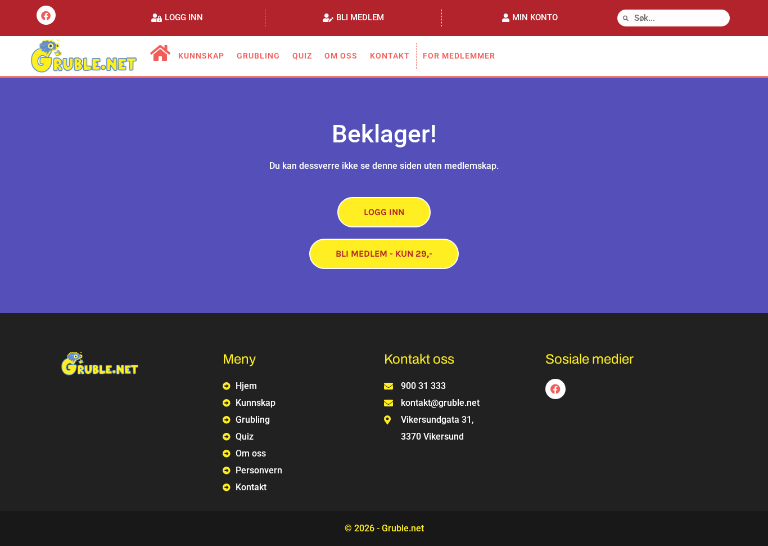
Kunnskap (201, 55)
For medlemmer (459, 55)
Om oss (341, 55)
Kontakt (390, 55)
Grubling (258, 55)
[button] (177, 18)
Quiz (302, 55)
